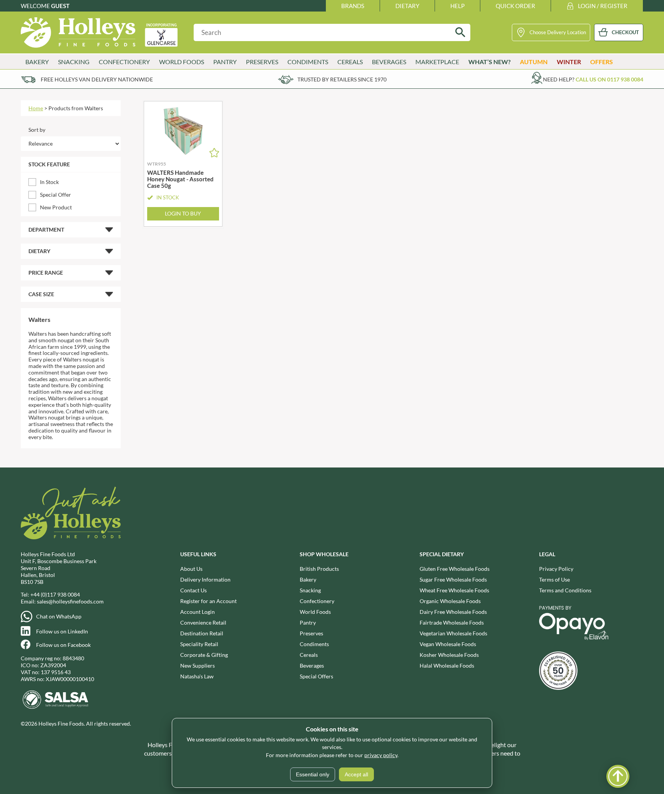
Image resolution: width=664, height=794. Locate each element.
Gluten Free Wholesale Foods (455, 568)
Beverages (312, 665)
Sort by (36, 129)
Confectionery (317, 601)
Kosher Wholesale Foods (449, 654)
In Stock (49, 182)
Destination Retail (201, 633)
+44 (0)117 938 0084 (55, 594)
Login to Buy (183, 213)
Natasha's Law (197, 676)
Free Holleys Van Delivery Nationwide (97, 79)
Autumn (534, 61)
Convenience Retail (203, 622)
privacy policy (380, 755)
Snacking (310, 590)
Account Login (197, 611)
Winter (569, 61)
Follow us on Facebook (63, 644)
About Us (191, 568)
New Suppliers (197, 665)
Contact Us (193, 590)
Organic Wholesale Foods (450, 601)
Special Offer (55, 194)
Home (35, 108)
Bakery (308, 579)
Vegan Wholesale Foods (448, 644)
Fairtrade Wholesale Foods (452, 622)
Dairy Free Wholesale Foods (453, 611)
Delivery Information (205, 579)
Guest (60, 5)
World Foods (315, 611)
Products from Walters (75, 108)
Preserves (311, 633)
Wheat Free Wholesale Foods (454, 590)
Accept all (356, 774)
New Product (56, 207)
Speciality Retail (199, 644)
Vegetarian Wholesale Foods (453, 633)
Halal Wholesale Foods (447, 665)
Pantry (308, 622)
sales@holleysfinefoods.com (70, 601)
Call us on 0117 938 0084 (609, 79)
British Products (319, 568)
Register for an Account (208, 601)
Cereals (309, 654)
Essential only (312, 774)
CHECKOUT (625, 32)
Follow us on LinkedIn (62, 631)
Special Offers (316, 676)
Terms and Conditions (565, 590)
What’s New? (489, 61)
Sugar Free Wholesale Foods (453, 579)
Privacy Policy (556, 568)
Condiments (314, 644)
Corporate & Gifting (204, 654)
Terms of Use (554, 579)
